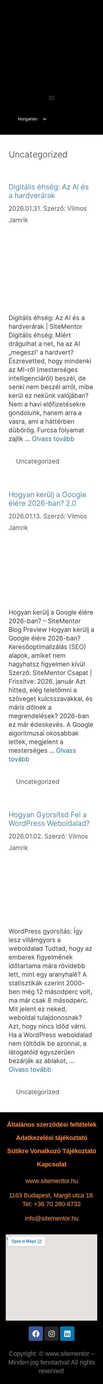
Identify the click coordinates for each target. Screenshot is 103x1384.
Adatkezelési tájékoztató (51, 1137)
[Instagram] (51, 1333)
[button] (51, 97)
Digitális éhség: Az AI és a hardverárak (49, 191)
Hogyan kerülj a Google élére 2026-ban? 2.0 (47, 498)
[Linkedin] (67, 1333)
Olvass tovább (53, 438)
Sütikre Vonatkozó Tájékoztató (51, 1151)
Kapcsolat (51, 1164)
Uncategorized (38, 461)
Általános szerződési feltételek (51, 1124)
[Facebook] (36, 1333)
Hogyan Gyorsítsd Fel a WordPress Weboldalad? (49, 819)
